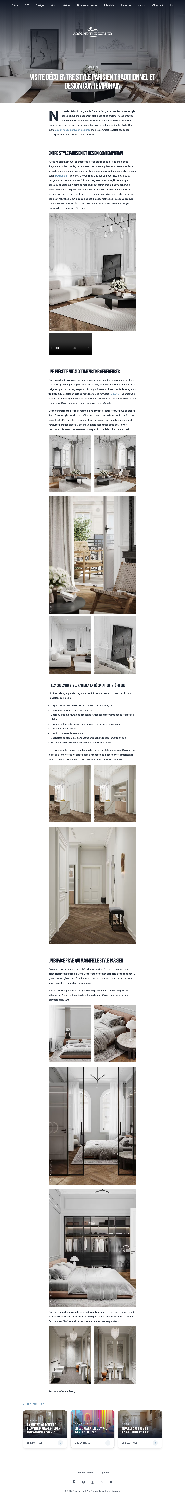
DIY (27, 5)
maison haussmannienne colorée (72, 129)
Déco (15, 5)
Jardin (141, 5)
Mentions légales (84, 1472)
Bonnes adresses (87, 5)
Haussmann (61, 175)
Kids (53, 5)
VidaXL (115, 393)
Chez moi (157, 5)
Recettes (126, 5)
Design (40, 5)
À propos (104, 1472)
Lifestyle (109, 5)
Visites (66, 5)
